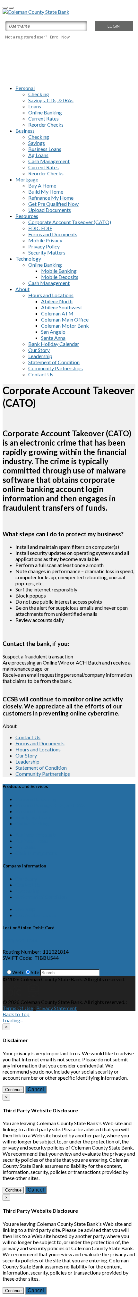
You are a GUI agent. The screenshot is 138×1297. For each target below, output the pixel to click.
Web (17, 972)
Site (35, 972)
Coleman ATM (57, 313)
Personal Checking (35, 799)
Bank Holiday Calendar (53, 344)
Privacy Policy (44, 246)
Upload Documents (49, 210)
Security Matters (46, 252)
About (22, 289)
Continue (13, 1089)
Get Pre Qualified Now (53, 204)
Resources (26, 216)
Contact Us (40, 374)
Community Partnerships (55, 368)
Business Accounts (35, 835)
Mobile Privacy (45, 240)
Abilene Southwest (61, 307)
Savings (36, 143)
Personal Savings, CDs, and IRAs (50, 805)
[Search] (3, 972)
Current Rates (43, 118)
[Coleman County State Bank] (36, 12)
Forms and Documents (52, 234)
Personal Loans (31, 811)
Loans (34, 106)
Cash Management (49, 161)
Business (25, 131)
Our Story (39, 350)
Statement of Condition (54, 362)
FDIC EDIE (40, 228)
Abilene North (57, 301)
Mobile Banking (59, 271)
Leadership (40, 356)
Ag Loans (38, 155)
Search (107, 972)
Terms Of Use (18, 1008)
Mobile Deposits (59, 277)
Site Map (25, 909)
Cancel (36, 1089)
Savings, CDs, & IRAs (50, 100)
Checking (38, 94)
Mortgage (26, 179)
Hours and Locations (50, 295)
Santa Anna (53, 338)
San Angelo (53, 332)
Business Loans (44, 149)
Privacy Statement (56, 1008)
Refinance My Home (50, 198)
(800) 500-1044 (20, 940)
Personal (25, 88)
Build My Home (45, 191)
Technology (28, 258)
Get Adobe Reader (35, 915)
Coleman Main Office (65, 319)
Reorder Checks (46, 124)
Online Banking (45, 112)
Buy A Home (42, 185)
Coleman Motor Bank (65, 325)
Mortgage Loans (33, 817)
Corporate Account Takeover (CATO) (69, 222)
